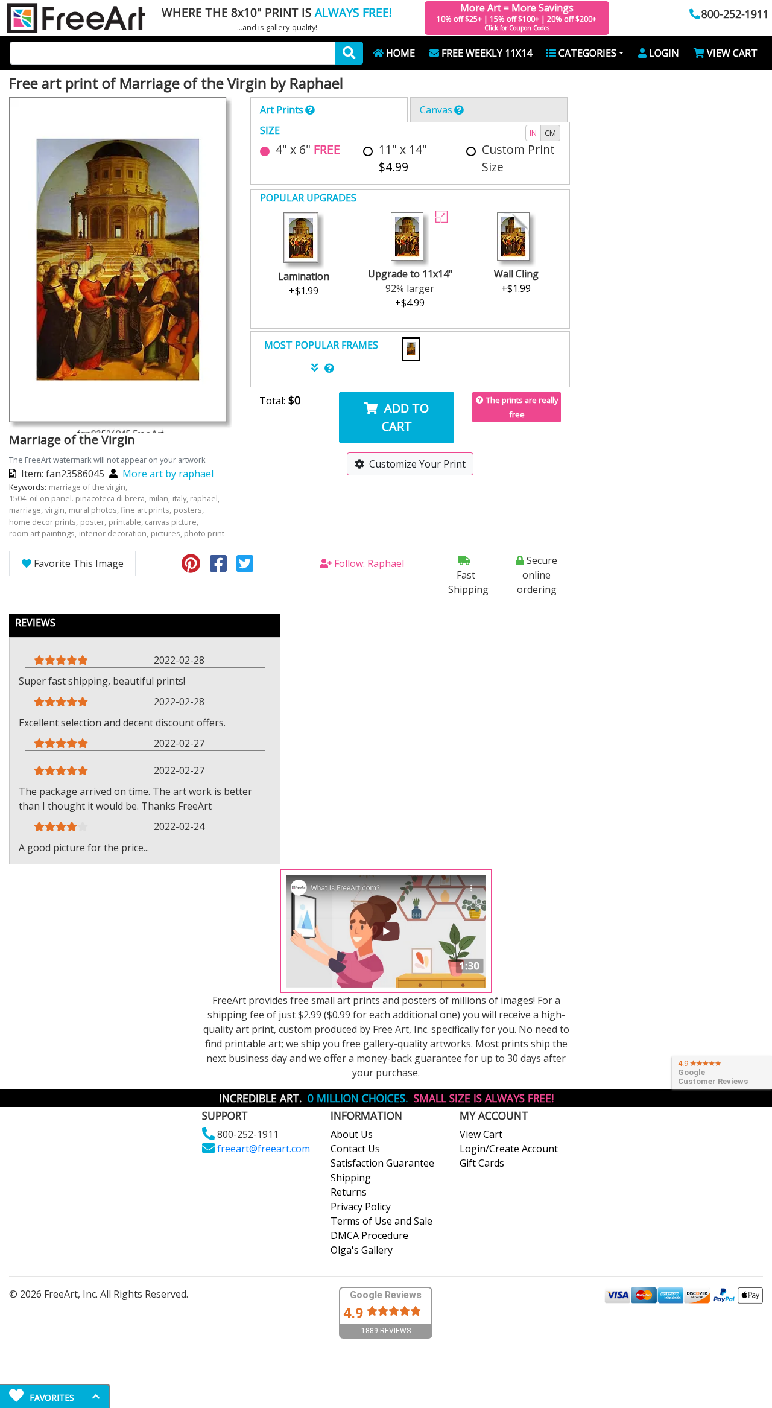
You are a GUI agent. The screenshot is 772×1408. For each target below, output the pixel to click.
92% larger (410, 288)
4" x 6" (308, 149)
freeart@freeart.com (263, 1148)
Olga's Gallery (362, 1250)
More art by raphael (168, 473)
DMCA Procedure (369, 1235)
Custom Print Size (518, 158)
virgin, (56, 509)
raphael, (205, 498)
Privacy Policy (361, 1206)
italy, (181, 498)
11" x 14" (403, 158)
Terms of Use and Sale (381, 1221)
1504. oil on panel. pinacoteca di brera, (78, 498)
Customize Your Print (417, 464)
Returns (349, 1192)
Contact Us (355, 1148)
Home (400, 53)
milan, (160, 498)
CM (550, 132)
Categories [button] (587, 53)
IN (533, 132)
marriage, (27, 509)
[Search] (349, 53)
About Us (352, 1134)
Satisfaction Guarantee (382, 1163)
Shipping (351, 1177)
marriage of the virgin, (89, 486)
